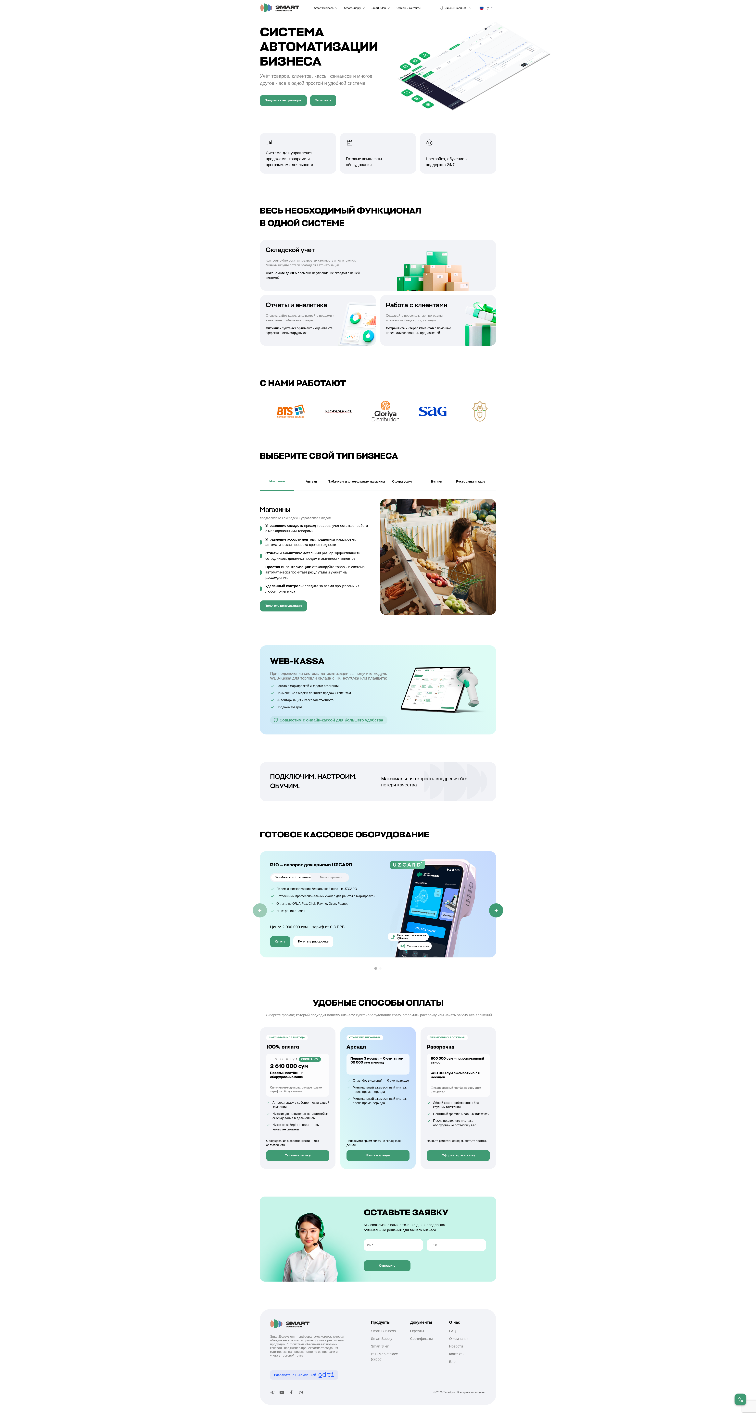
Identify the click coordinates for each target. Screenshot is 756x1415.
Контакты (456, 1354)
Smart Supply (352, 7)
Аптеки (311, 481)
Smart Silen (379, 7)
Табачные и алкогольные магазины (356, 481)
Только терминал (331, 877)
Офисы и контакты (409, 7)
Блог (453, 1362)
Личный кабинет (455, 7)
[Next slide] (496, 910)
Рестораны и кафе (470, 481)
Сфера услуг (402, 481)
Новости (456, 1346)
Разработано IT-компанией (295, 1375)
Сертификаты (421, 1339)
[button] (375, 968)
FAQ (452, 1331)
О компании (459, 1339)
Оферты (417, 1331)
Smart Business (324, 7)
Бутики (436, 481)
